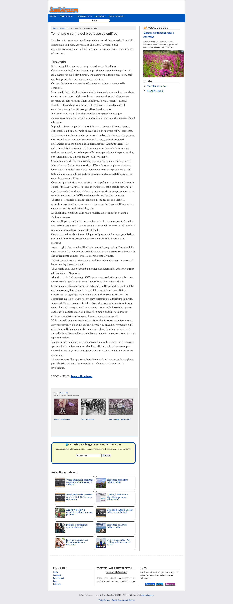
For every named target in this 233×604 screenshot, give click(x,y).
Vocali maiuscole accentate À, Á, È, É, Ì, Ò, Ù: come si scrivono (79, 497)
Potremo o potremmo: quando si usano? (77, 525)
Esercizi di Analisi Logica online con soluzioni (119, 511)
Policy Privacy (104, 600)
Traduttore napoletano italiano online (117, 480)
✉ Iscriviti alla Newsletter (116, 572)
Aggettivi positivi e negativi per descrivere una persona (79, 512)
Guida (55, 572)
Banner (56, 581)
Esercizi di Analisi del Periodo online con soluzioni (77, 542)
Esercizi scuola (155, 90)
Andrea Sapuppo (147, 595)
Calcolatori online (157, 86)
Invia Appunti (58, 578)
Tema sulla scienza (81, 376)
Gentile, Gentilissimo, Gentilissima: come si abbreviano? (118, 497)
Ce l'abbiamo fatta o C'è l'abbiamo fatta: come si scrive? (118, 542)
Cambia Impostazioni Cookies (123, 600)
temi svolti (64, 393)
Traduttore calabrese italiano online (117, 525)
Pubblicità (57, 584)
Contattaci (57, 575)
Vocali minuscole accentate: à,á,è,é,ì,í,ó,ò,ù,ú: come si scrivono (79, 482)
